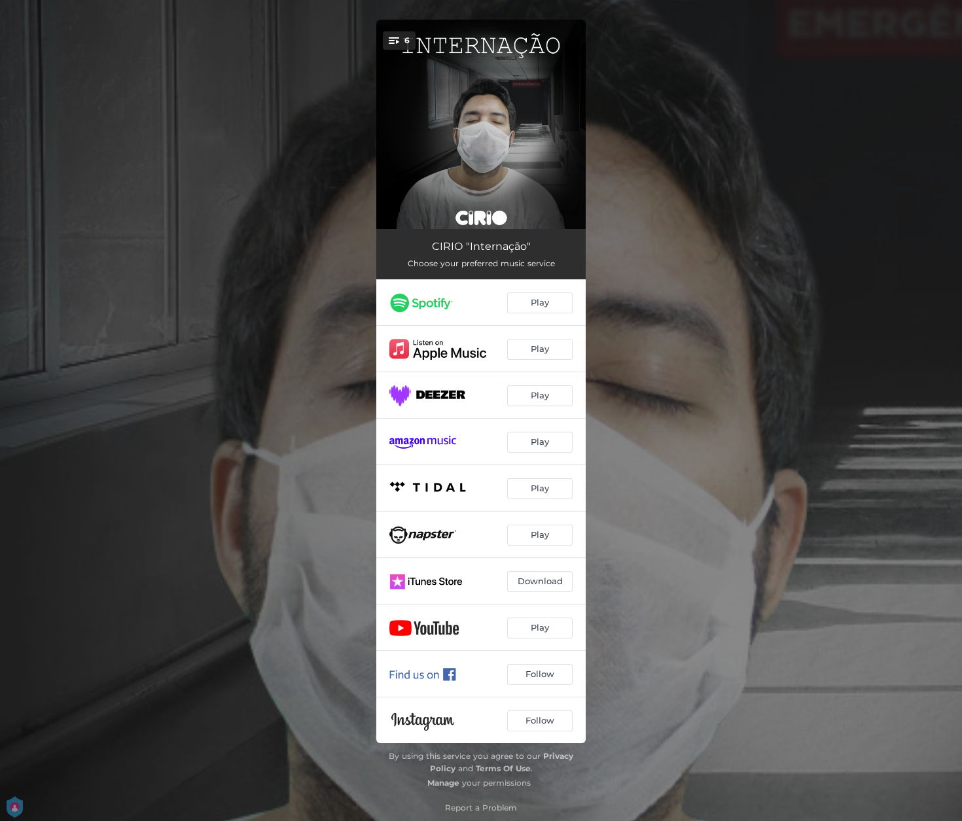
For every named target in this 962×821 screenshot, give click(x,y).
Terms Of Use (503, 768)
